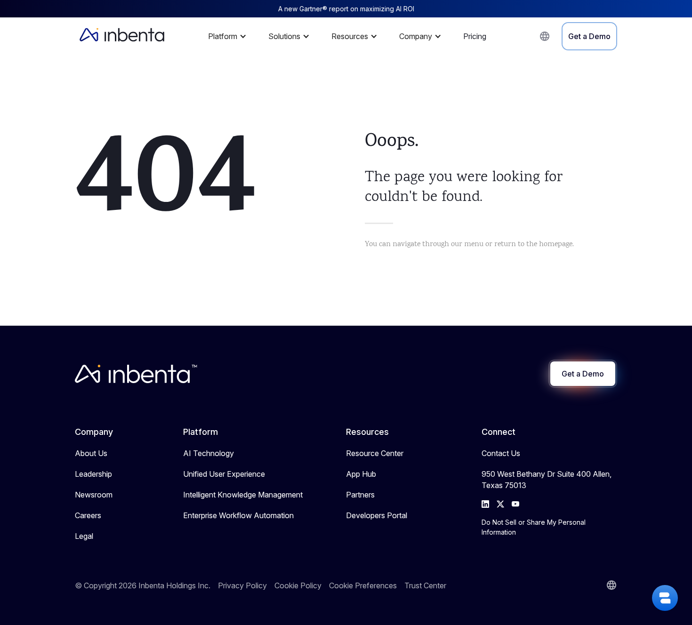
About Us (91, 453)
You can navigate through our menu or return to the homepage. (469, 244)
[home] (122, 36)
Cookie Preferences (363, 585)
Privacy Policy (242, 585)
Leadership (93, 474)
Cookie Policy (298, 585)
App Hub (361, 474)
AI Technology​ (208, 453)
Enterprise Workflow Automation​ (238, 515)
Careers (88, 515)
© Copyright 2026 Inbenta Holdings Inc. (142, 585)
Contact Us (501, 453)
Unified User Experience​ (224, 474)
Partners (360, 494)
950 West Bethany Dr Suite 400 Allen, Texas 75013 (547, 479)
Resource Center (374, 453)
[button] (229, 36)
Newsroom (94, 494)
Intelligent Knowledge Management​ (243, 494)
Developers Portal (376, 515)
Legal (84, 536)
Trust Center (425, 585)
